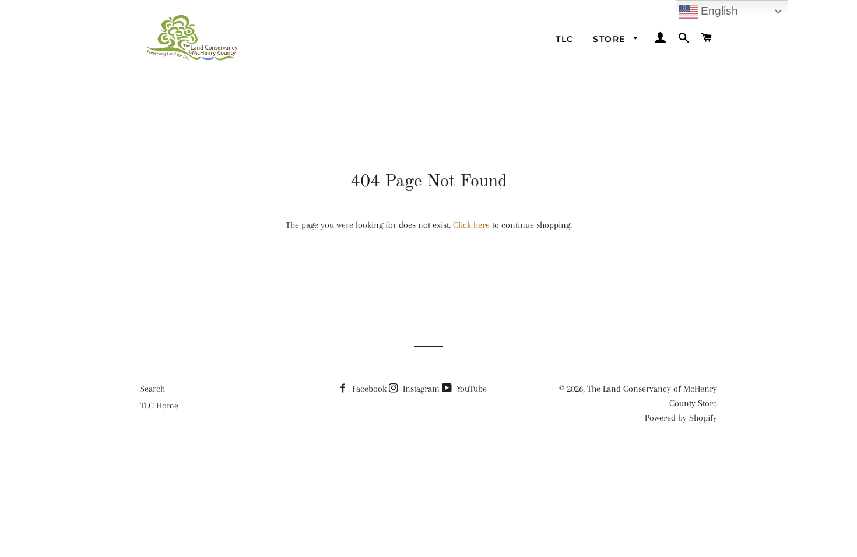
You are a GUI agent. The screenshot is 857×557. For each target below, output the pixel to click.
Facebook (368, 388)
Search (152, 388)
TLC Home (159, 405)
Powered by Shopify (681, 418)
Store (610, 39)
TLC (564, 39)
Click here (471, 225)
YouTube (470, 388)
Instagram (420, 388)
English (718, 11)
